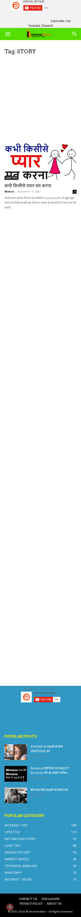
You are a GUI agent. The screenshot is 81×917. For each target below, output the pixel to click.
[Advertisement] (40, 99)
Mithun (9, 191)
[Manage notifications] (10, 907)
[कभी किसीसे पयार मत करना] (40, 161)
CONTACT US (28, 899)
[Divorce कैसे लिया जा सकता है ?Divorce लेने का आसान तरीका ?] (15, 774)
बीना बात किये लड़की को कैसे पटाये (49, 790)
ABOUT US (54, 903)
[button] (7, 34)
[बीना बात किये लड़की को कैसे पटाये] (15, 795)
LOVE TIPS (11, 177)
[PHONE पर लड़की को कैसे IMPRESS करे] (15, 752)
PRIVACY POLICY (31, 903)
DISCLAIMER (50, 899)
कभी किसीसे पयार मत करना (27, 185)
